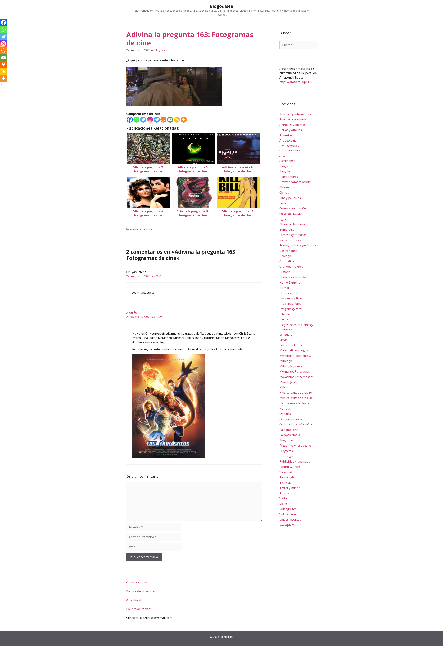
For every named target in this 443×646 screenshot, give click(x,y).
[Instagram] (150, 120)
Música (284, 387)
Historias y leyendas (293, 277)
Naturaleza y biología (294, 403)
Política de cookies (139, 609)
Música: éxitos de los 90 (295, 398)
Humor (284, 288)
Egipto (283, 219)
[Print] (3, 64)
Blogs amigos (288, 177)
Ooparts (285, 414)
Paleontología (289, 430)
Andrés (131, 313)
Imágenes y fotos (291, 309)
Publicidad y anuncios (294, 461)
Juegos (284, 319)
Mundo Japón (288, 382)
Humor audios (289, 293)
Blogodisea (221, 6)
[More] (184, 120)
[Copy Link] (177, 120)
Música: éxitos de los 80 (295, 393)
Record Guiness (290, 467)
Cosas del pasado (291, 214)
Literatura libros (290, 345)
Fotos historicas (290, 240)
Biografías (286, 166)
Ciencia (284, 192)
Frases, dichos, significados (298, 245)
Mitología (286, 361)
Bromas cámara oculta (295, 182)
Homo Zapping (289, 282)
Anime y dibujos (290, 130)
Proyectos (286, 451)
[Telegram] (157, 120)
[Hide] (1, 85)
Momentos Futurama (294, 371)
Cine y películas (290, 198)
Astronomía (287, 161)
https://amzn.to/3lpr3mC (296, 82)
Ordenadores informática (296, 424)
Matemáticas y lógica (294, 350)
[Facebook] (130, 120)
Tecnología (287, 477)
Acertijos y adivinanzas (295, 114)
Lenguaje (285, 334)
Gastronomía (288, 251)
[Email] (170, 120)
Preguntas (286, 440)
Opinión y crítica (290, 419)
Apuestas (285, 135)
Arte (282, 155)
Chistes (284, 187)
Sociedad (285, 472)
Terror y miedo (289, 488)
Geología (285, 256)
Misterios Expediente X (295, 356)
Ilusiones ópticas (290, 298)
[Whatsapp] (136, 120)
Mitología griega (290, 366)
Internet (284, 314)
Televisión (286, 483)
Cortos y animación (292, 208)
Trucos (284, 493)
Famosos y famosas (292, 235)
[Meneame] (163, 120)
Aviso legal (133, 600)
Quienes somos (136, 582)
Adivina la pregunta (141, 229)
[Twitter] (143, 120)
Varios (283, 498)
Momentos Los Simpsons (296, 377)
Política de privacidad (141, 591)
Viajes (283, 504)
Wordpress (287, 525)
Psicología (286, 456)
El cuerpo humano (292, 224)
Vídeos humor (289, 514)
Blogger (284, 171)
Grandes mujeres (291, 266)
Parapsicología (289, 435)
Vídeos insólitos (290, 519)
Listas (283, 340)
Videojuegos (287, 509)
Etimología (287, 230)
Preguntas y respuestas (295, 445)
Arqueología (288, 140)
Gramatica (286, 261)
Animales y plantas (292, 125)
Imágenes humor (291, 304)
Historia (285, 272)
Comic (283, 203)
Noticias (285, 408)
